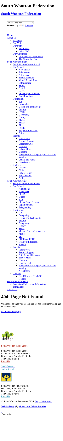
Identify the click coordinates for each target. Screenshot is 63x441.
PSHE (22, 128)
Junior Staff (24, 48)
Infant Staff (24, 51)
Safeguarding (25, 83)
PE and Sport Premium (29, 93)
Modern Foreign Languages (32, 231)
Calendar (23, 146)
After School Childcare (29, 255)
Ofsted (22, 88)
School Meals (25, 149)
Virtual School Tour (28, 80)
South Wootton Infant (17, 61)
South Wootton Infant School (26, 64)
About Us (11, 38)
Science (22, 133)
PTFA (21, 91)
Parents (16, 136)
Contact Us (12, 289)
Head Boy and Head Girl (30, 276)
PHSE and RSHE (27, 239)
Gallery (22, 178)
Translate (29, 25)
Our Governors (20, 54)
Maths (21, 120)
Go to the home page (11, 311)
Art (20, 101)
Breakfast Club (26, 144)
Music (21, 122)
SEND (22, 85)
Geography (24, 114)
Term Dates (18, 287)
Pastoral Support (26, 141)
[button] (9, 30)
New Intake (24, 69)
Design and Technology (30, 106)
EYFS (22, 112)
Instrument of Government (31, 56)
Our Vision (18, 43)
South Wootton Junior (17, 181)
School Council (26, 173)
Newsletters (24, 162)
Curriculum (18, 99)
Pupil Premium (26, 96)
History (22, 117)
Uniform (23, 151)
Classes (22, 167)
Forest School (25, 175)
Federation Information (17, 281)
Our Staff (17, 46)
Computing (24, 104)
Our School (18, 67)
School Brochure (26, 77)
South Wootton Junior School (26, 183)
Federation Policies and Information (29, 284)
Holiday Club (25, 263)
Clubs (21, 170)
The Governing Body (29, 59)
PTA (21, 199)
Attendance (24, 75)
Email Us (5, 361)
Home (10, 35)
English (22, 109)
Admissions (24, 72)
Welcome (17, 40)
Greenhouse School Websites (32, 406)
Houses (22, 279)
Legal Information (43, 401)
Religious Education (28, 130)
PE (20, 125)
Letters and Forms (27, 159)
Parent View (24, 138)
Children (17, 165)
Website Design (8, 406)
